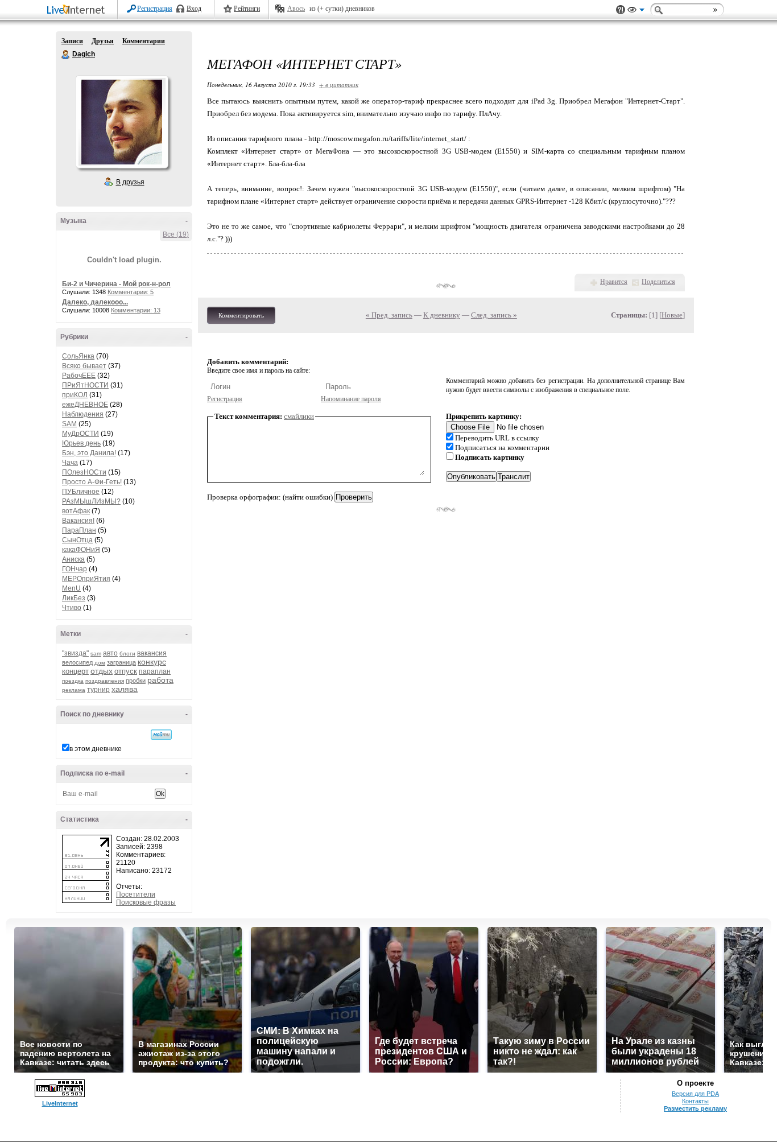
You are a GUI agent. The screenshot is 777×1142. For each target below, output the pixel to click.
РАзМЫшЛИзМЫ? (91, 501)
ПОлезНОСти (84, 472)
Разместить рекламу (695, 1108)
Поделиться (658, 282)
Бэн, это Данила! (89, 453)
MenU (71, 588)
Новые (672, 315)
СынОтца (77, 540)
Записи (72, 41)
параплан (155, 671)
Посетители (135, 894)
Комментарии (143, 41)
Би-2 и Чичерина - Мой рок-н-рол (116, 284)
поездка (73, 681)
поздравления (104, 681)
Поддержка (620, 10)
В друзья (130, 182)
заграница (121, 662)
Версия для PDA (695, 1093)
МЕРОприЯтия (86, 579)
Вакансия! (78, 521)
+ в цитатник (338, 84)
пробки (136, 680)
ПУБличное (81, 492)
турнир (98, 690)
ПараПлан (79, 530)
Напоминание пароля (351, 399)
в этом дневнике (95, 749)
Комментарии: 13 (135, 310)
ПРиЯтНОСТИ (85, 385)
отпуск (125, 671)
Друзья (103, 41)
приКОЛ (75, 395)
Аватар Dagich (121, 121)
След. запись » (494, 315)
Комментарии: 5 (131, 291)
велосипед (77, 662)
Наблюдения (83, 414)
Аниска (73, 559)
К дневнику (441, 315)
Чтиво (71, 608)
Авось (296, 9)
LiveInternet (78, 11)
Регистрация (154, 9)
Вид (635, 11)
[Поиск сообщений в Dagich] (161, 734)
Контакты (695, 1101)
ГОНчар (74, 569)
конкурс (152, 661)
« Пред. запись (389, 315)
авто (110, 653)
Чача (70, 463)
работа (160, 680)
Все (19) (176, 234)
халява (124, 689)
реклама (73, 690)
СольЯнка (78, 356)
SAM (69, 424)
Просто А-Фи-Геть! (92, 482)
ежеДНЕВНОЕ (85, 405)
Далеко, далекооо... (95, 302)
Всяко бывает (84, 366)
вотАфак (76, 511)
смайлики (299, 416)
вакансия (152, 653)
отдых (101, 670)
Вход (194, 9)
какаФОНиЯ (81, 550)
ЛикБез (73, 598)
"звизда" (75, 653)
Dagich (66, 54)
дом (99, 662)
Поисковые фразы (146, 902)
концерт (75, 671)
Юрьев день (81, 443)
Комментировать (241, 315)
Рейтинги (247, 9)
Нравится (613, 282)
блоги (127, 653)
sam (95, 653)
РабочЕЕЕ (79, 376)
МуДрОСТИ (80, 434)
